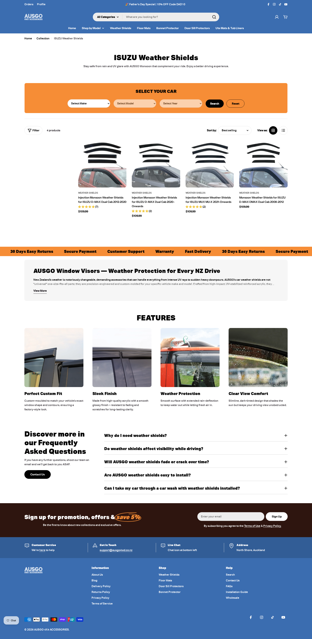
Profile (41, 4)
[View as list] (283, 130)
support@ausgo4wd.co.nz (116, 550)
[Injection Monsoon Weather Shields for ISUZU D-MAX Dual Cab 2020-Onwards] (156, 163)
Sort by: (211, 130)
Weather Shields (88, 192)
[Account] (277, 17)
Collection (42, 38)
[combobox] (156, 17)
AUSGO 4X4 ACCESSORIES (51, 629)
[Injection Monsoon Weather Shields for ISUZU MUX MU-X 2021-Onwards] (210, 163)
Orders (28, 4)
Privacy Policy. (272, 526)
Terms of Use (252, 526)
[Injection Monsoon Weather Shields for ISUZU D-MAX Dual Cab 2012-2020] (102, 163)
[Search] (214, 17)
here (42, 550)
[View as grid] (273, 130)
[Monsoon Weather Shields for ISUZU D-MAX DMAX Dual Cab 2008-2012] (263, 163)
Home (28, 38)
